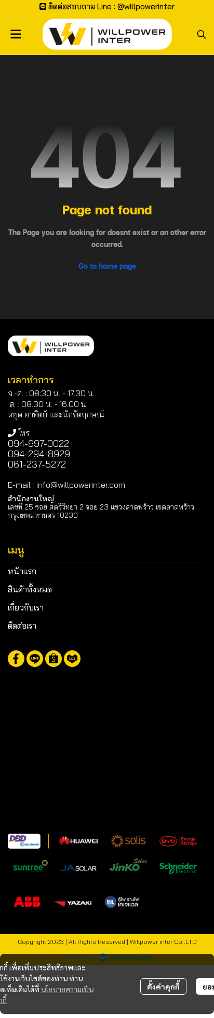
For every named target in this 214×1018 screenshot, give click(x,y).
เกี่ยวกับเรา (26, 607)
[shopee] (53, 658)
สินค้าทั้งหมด (30, 589)
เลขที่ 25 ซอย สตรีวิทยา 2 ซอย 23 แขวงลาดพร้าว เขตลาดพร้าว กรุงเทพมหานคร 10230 (101, 510)
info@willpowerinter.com (80, 484)
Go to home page (107, 266)
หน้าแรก (22, 571)
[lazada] (72, 658)
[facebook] (16, 658)
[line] (34, 658)
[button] (201, 34)
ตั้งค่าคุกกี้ (163, 986)
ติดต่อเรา (22, 625)
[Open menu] (15, 34)
